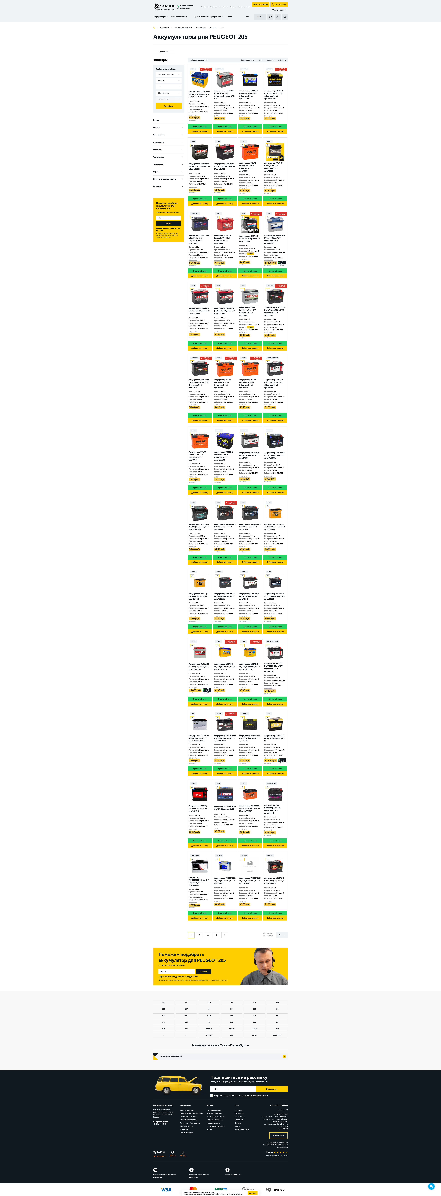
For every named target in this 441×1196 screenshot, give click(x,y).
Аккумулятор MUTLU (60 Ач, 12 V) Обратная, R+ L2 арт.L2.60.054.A (199, 666)
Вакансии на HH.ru (242, 1129)
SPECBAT (219, 713)
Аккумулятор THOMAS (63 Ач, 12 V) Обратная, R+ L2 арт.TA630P (225, 880)
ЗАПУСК (244, 430)
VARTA (269, 213)
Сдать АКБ (204, 7)
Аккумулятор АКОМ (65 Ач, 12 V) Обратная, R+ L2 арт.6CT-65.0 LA (249, 666)
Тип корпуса (158, 157)
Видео (237, 1126)
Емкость (156, 128)
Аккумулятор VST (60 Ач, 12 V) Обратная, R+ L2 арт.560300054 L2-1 (199, 738)
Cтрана (156, 172)
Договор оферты (186, 1126)
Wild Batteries (271, 783)
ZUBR (193, 141)
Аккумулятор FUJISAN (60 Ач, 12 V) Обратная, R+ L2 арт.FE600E (249, 596)
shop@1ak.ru (283, 1129)
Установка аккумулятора (189, 1120)
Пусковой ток (159, 135)
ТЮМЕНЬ (244, 69)
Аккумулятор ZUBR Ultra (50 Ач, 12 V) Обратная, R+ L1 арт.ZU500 (199, 166)
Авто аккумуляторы (214, 1110)
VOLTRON (269, 855)
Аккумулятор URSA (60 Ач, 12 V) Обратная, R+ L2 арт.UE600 (225, 527)
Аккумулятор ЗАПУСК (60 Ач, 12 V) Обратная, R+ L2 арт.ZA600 (249, 455)
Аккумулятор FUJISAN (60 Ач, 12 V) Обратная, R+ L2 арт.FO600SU (224, 596)
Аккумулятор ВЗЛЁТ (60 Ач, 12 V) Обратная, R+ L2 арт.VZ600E (274, 596)
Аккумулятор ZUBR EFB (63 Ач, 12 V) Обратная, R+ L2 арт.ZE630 (249, 238)
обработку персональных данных (167, 236)
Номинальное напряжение (164, 179)
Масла (229, 17)
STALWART (220, 69)
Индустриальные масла (216, 1126)
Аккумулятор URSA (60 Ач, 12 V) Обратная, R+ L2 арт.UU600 (250, 527)
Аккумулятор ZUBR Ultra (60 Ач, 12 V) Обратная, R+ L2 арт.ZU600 (199, 311)
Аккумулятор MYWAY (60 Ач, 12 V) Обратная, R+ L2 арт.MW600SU (274, 455)
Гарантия (157, 186)
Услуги (209, 1129)
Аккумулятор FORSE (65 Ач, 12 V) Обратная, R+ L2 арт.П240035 (199, 596)
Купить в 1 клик (199, 126)
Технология (158, 164)
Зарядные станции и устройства (207, 17)
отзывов (276, 1155)
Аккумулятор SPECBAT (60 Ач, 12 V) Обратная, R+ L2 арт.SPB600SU (225, 738)
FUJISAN (219, 572)
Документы (239, 1120)
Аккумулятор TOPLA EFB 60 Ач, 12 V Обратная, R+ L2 (274, 738)
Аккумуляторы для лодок (216, 1117)
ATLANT (269, 141)
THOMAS (219, 855)
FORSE (269, 502)
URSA (218, 502)
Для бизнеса (278, 1135)
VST (193, 713)
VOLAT (243, 141)
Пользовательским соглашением (255, 1096)
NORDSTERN (195, 855)
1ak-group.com (159, 1156)
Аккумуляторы (159, 17)
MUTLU (193, 641)
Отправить (168, 223)
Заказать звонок (280, 4)
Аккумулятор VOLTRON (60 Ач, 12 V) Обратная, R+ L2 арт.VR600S (274, 880)
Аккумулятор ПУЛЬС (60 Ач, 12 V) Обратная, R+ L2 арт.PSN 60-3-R (199, 527)
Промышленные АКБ (215, 1120)
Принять (252, 1193)
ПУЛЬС (193, 502)
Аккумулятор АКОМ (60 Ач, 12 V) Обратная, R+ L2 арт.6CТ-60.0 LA (224, 666)
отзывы (173, 1156)
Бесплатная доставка (260, 4)
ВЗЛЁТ (269, 572)
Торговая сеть (240, 1117)
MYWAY (269, 430)
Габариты (157, 150)
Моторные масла (213, 1123)
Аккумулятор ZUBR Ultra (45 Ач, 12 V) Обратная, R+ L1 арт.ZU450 (224, 166)
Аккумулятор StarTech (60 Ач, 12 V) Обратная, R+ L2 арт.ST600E (249, 738)
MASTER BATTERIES (272, 358)
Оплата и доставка (187, 1110)
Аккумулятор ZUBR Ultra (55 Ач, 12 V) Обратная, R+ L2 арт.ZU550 (224, 311)
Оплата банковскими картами (191, 1113)
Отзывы (238, 1123)
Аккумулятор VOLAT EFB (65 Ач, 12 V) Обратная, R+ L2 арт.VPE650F (249, 808)
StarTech (244, 713)
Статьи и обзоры (186, 1133)
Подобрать (168, 106)
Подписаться (271, 1089)
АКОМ (193, 69)
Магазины (241, 7)
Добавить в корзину (199, 131)
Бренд (156, 120)
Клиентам (184, 1129)
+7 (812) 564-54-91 (187, 5)
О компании (239, 1113)
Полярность (158, 142)
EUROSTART (195, 213)
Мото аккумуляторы (179, 17)
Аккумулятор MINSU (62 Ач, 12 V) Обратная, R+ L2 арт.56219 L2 (199, 808)
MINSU (193, 783)
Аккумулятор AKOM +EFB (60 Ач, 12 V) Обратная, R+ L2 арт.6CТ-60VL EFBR (199, 94)
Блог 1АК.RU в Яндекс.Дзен (233, 1174)
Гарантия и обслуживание (190, 1123)
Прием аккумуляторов (188, 1117)
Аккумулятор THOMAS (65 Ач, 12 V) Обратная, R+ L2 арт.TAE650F (250, 880)
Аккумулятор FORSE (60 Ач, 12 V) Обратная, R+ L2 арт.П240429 (274, 527)
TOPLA (218, 213)
